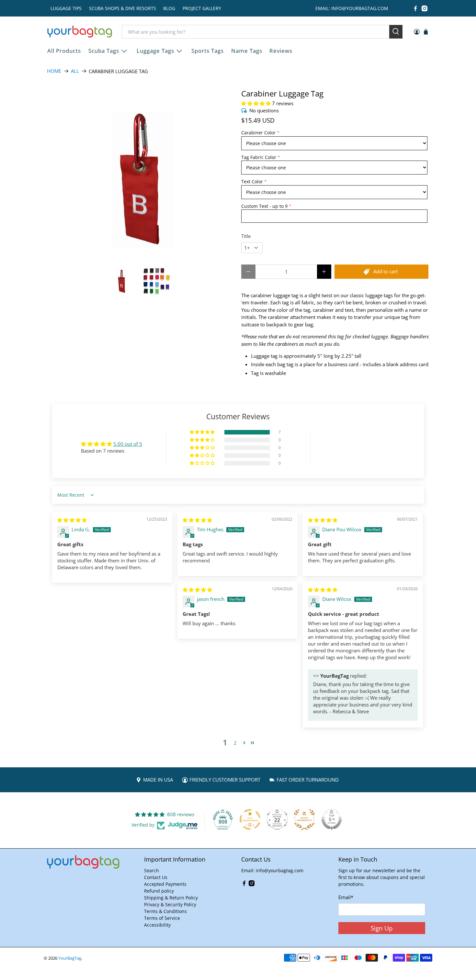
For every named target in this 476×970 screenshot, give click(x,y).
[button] (256, 103)
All (75, 71)
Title (246, 236)
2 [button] (235, 742)
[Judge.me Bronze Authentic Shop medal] (304, 819)
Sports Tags (207, 50)
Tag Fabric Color (258, 157)
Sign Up (382, 928)
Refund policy (159, 891)
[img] (72, 520)
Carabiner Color (258, 133)
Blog (169, 8)
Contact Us (155, 877)
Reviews (280, 50)
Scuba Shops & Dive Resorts (122, 8)
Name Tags (246, 50)
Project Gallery (202, 8)
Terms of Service (162, 918)
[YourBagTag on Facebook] (415, 8)
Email (345, 897)
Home (54, 71)
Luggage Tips (66, 8)
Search (151, 870)
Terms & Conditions (165, 911)
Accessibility (157, 925)
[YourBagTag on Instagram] (424, 8)
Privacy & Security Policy (170, 904)
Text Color (252, 181)
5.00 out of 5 (127, 444)
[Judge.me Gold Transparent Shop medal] (250, 819)
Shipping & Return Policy (171, 898)
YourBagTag (69, 958)
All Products (64, 50)
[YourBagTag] (79, 32)
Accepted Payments (165, 884)
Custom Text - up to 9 (264, 206)
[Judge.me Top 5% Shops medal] (331, 819)
